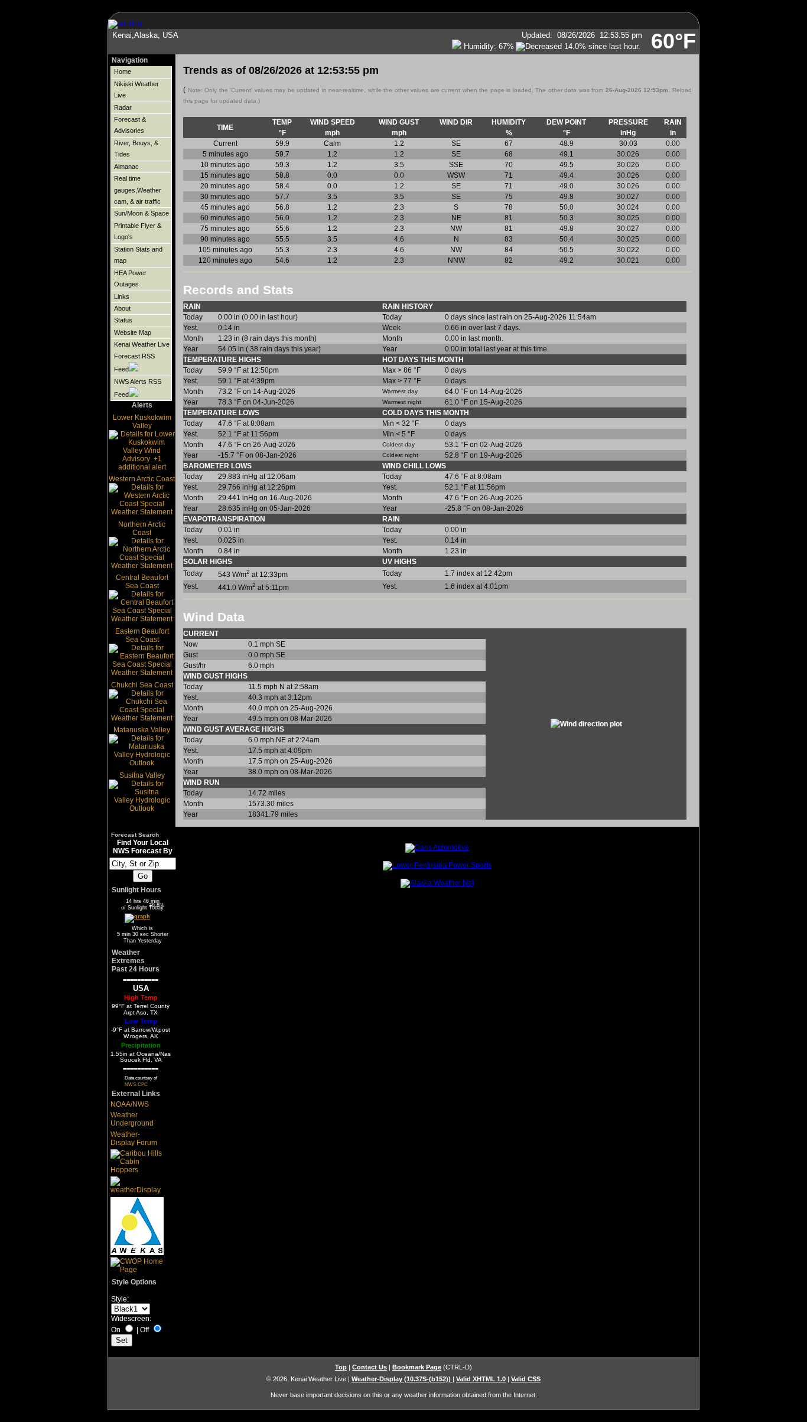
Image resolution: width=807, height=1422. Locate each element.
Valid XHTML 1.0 (481, 1378)
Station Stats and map (138, 255)
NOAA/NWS (129, 1104)
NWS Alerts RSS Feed (137, 388)
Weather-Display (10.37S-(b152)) (402, 1378)
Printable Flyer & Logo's (137, 231)
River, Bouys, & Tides (136, 148)
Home (122, 71)
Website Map (132, 332)
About (122, 308)
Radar (123, 107)
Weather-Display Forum (133, 1138)
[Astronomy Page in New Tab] (136, 917)
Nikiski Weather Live (136, 89)
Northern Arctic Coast (141, 528)
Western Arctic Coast (142, 479)
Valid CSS (526, 1378)
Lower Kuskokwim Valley (142, 421)
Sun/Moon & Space (141, 213)
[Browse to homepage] (125, 23)
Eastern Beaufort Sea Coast (142, 635)
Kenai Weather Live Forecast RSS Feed (142, 357)
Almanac (126, 166)
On (116, 1330)
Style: (120, 1299)
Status (123, 320)
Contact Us (369, 1367)
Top (341, 1367)
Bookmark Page (416, 1367)
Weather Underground (132, 1119)
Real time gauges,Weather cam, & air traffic (137, 190)
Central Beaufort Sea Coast (142, 581)
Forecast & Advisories (130, 125)
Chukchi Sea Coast (142, 685)
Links (121, 296)
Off (144, 1330)
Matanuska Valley (141, 730)
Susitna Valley (142, 775)
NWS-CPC (136, 1084)
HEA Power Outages (130, 278)
